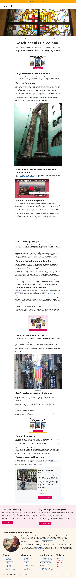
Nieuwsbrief (9, 565)
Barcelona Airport (45, 561)
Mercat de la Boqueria (29, 566)
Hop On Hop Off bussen (47, 569)
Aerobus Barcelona (46, 562)
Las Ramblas (26, 561)
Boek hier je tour (8, 522)
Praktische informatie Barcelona (26, 38)
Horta (24, 537)
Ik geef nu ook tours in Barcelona (40, 1)
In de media (8, 566)
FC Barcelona (27, 565)
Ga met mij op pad (10, 562)
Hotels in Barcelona (46, 558)
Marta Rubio (30, 535)
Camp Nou (33, 565)
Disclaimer (69, 574)
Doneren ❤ (8, 568)
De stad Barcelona (39, 38)
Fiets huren (44, 565)
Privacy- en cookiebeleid (61, 574)
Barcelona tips (43, 545)
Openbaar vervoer (45, 566)
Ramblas (44, 292)
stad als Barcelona (39, 548)
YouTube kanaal (23, 175)
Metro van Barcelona (46, 568)
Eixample (50, 293)
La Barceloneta (19, 292)
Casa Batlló (26, 562)
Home (16, 38)
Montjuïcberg (20, 89)
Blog (60, 5)
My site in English (11, 569)
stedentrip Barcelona (47, 540)
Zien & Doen (38, 5)
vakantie (64, 545)
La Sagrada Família (28, 558)
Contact (8, 558)
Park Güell (26, 559)
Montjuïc (26, 568)
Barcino (38, 94)
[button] (70, 6)
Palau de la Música (28, 569)
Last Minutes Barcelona (47, 559)
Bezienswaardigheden (46, 564)
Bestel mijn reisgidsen (45, 523)
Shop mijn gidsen (10, 564)
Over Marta (8, 559)
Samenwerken (9, 561)
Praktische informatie (49, 5)
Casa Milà (26, 564)
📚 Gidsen (65, 5)
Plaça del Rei (43, 460)
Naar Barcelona (27, 5)
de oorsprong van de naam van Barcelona (28, 176)
